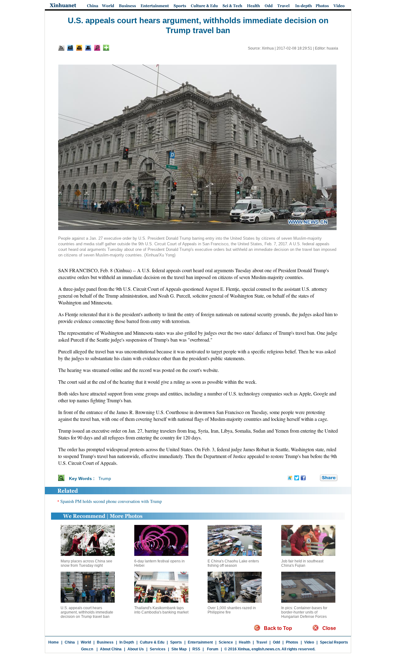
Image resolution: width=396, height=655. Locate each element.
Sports (176, 642)
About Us (135, 649)
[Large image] (97, 48)
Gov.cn (87, 649)
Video (309, 642)
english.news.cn (266, 649)
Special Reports (334, 642)
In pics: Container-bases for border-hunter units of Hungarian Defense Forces (304, 612)
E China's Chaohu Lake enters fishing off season (233, 563)
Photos (292, 642)
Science (226, 642)
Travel (261, 642)
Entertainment (200, 642)
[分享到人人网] (315, 478)
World (86, 642)
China (70, 642)
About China (111, 649)
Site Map (179, 649)
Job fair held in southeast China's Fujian (302, 563)
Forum (212, 649)
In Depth (126, 642)
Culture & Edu (152, 642)
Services (158, 649)
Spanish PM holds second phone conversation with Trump (111, 501)
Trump (104, 478)
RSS (196, 649)
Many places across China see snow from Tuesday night (86, 563)
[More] (106, 48)
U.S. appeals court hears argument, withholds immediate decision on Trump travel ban (87, 612)
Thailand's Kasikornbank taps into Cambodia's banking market (161, 610)
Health (244, 642)
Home (53, 642)
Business (105, 642)
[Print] (79, 48)
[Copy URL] (88, 48)
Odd (276, 642)
